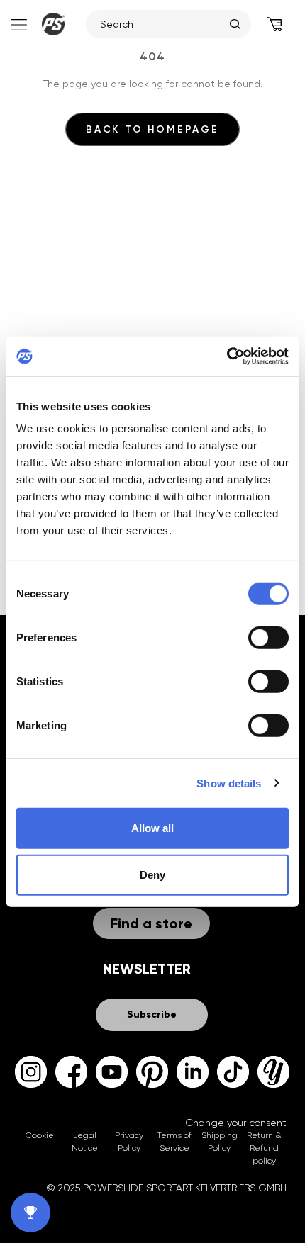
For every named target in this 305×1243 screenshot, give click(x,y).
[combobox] (161, 24)
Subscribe (152, 1014)
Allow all (152, 828)
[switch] (268, 637)
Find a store (151, 923)
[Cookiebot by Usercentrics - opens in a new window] (227, 356)
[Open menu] (17, 24)
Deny (152, 874)
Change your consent (236, 1122)
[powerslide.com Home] (53, 24)
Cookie (40, 1135)
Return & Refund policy (264, 1148)
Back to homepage (152, 129)
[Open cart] (274, 24)
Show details (228, 783)
